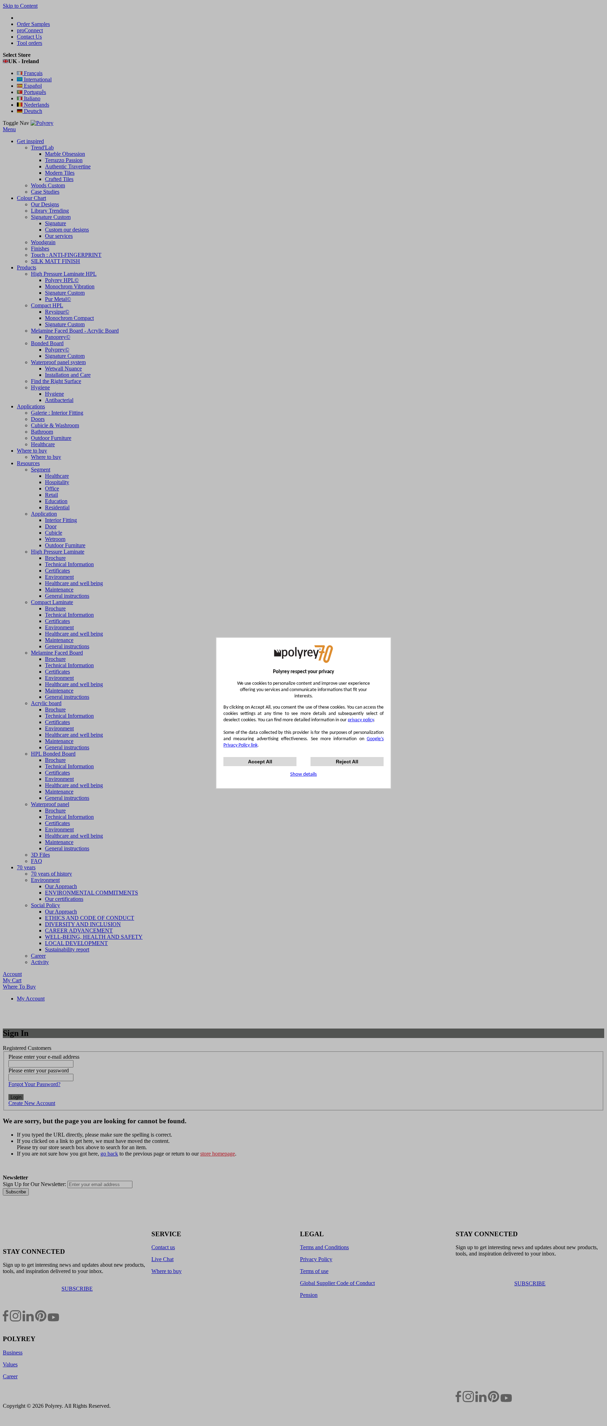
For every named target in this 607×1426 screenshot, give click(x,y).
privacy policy (361, 720)
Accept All (260, 761)
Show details (303, 774)
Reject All (347, 761)
